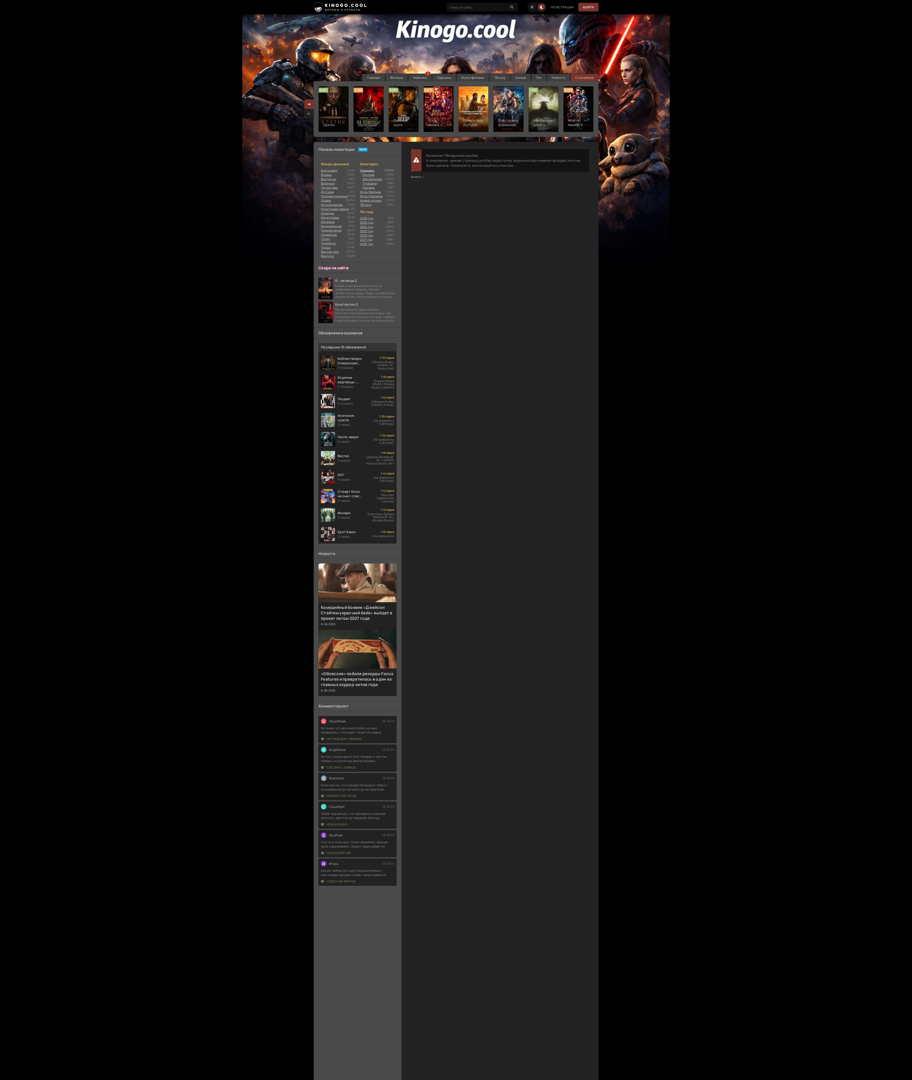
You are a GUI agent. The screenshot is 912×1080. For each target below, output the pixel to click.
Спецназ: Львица (341, 767)
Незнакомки (336, 824)
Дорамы (368, 187)
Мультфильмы (472, 77)
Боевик (326, 175)
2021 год (366, 240)
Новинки (420, 77)
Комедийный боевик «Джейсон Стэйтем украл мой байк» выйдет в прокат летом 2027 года (356, 613)
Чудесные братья (341, 881)
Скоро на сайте (333, 267)
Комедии (327, 213)
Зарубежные (372, 179)
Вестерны (328, 179)
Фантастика (330, 252)
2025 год (367, 222)
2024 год (367, 227)
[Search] (512, 7)
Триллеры (328, 243)
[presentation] (309, 113)
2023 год (366, 231)
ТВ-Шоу (366, 205)
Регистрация (562, 7)
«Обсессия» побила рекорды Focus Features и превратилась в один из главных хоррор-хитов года (357, 679)
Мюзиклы (328, 222)
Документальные (334, 196)
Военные (328, 183)
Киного (416, 177)
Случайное (584, 77)
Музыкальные (331, 226)
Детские (327, 192)
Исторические (332, 205)
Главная (373, 77)
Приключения (331, 230)
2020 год (367, 244)
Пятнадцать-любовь (344, 739)
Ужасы (326, 247)
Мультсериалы (371, 196)
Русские (368, 175)
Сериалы (444, 77)
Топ (539, 77)
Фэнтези (327, 256)
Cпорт (325, 239)
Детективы (329, 187)
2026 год (367, 218)
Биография (329, 170)
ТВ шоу (500, 77)
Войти (588, 7)
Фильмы (396, 77)
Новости (559, 77)
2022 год (366, 235)
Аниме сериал (370, 200)
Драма (326, 200)
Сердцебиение (338, 853)
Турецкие (369, 183)
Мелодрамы (330, 217)
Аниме (520, 77)
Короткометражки (335, 209)
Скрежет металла (341, 796)
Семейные (329, 235)
